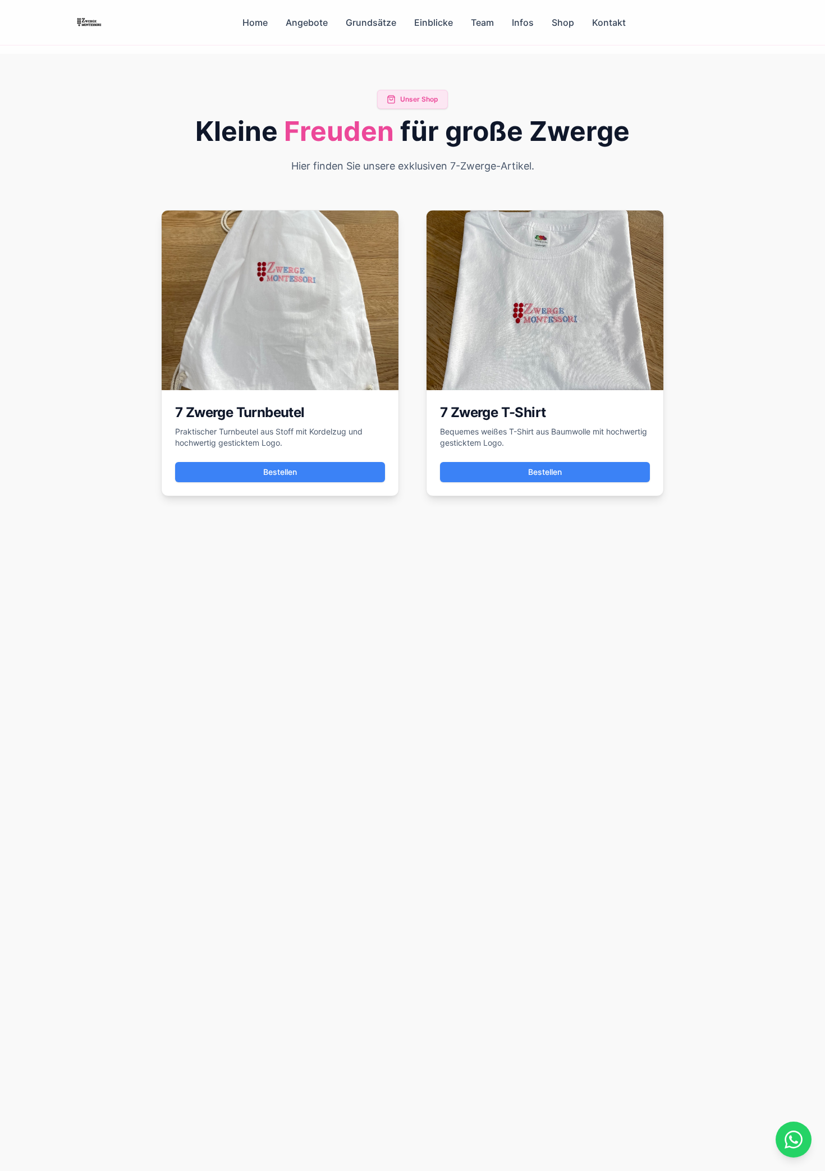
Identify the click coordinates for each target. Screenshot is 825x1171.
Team (482, 22)
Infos (523, 22)
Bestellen (280, 472)
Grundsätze (371, 22)
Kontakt (609, 22)
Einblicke (433, 22)
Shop (563, 22)
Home (255, 22)
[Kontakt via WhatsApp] (794, 1140)
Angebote (307, 22)
